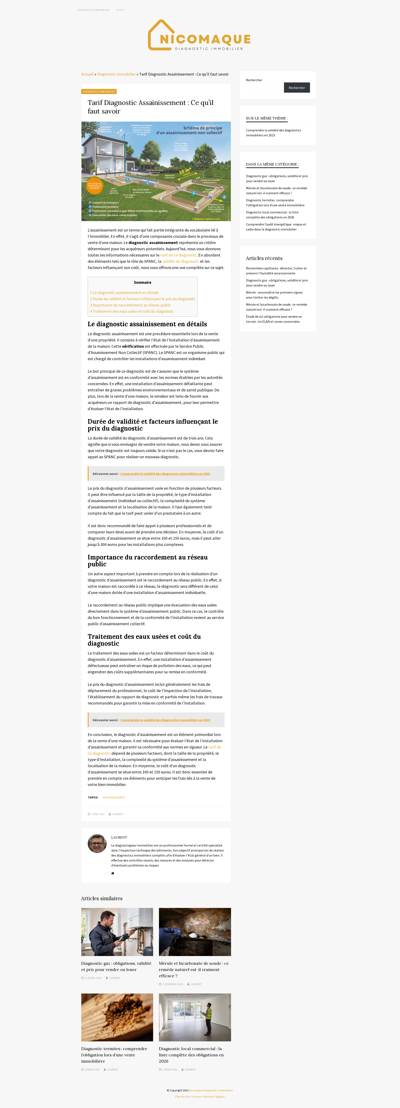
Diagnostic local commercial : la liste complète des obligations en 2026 (191, 1055)
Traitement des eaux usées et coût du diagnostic (132, 311)
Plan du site (182, 1096)
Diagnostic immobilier (93, 9)
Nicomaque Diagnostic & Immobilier (211, 1090)
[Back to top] (396, 1104)
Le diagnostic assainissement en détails (124, 292)
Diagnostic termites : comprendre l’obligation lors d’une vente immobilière (114, 1055)
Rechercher (254, 80)
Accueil (87, 74)
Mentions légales (214, 1096)
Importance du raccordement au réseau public (130, 305)
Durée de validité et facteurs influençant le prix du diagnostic (142, 298)
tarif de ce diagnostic (178, 255)
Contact (196, 1096)
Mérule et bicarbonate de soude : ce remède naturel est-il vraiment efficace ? (194, 969)
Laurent (117, 814)
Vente (120, 9)
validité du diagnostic (180, 261)
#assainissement (114, 797)
